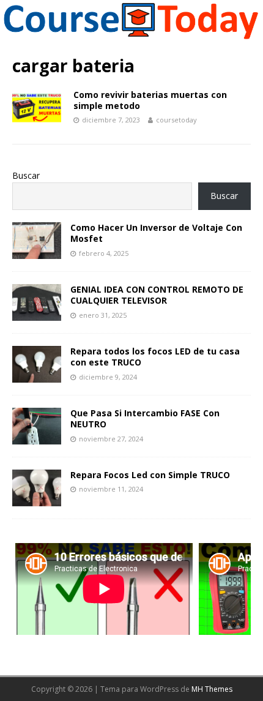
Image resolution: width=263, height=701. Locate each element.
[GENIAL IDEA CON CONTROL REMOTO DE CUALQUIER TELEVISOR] (36, 314)
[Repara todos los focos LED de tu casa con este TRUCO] (36, 375)
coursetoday (176, 119)
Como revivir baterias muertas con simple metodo (150, 100)
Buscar (26, 175)
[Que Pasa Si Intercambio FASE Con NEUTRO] (36, 437)
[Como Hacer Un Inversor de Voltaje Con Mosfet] (36, 252)
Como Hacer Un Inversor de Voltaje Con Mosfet (156, 233)
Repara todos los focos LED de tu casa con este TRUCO (155, 356)
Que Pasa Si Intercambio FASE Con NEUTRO (145, 418)
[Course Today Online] (131, 35)
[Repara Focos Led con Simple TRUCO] (36, 499)
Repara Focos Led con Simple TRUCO (150, 475)
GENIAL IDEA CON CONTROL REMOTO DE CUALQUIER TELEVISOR (156, 294)
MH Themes (211, 689)
